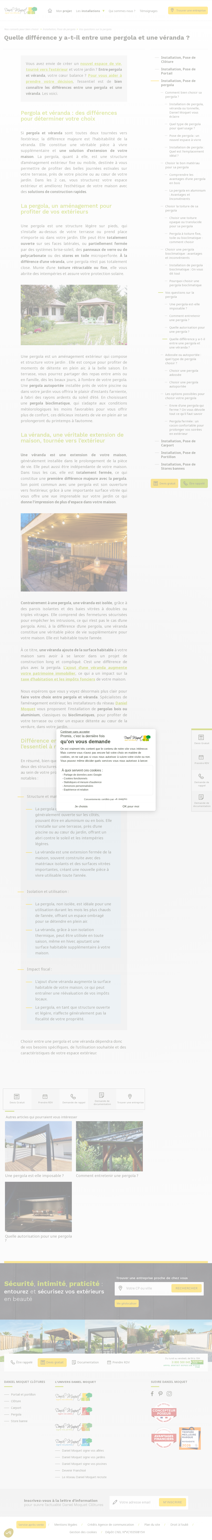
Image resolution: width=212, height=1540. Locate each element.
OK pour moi (131, 806)
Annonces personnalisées (78, 786)
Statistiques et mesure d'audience (83, 782)
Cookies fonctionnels (75, 778)
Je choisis (81, 806)
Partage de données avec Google (83, 774)
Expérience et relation (76, 789)
